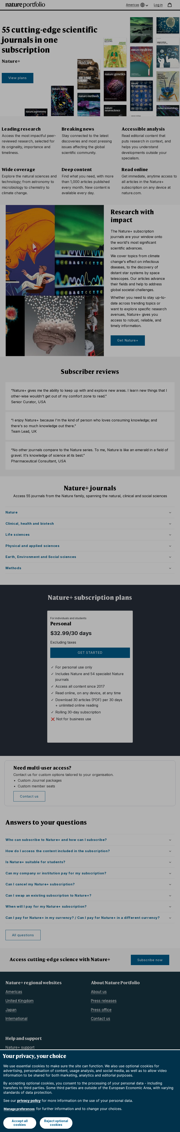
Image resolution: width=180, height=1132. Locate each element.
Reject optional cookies (56, 1122)
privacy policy (29, 1100)
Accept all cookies (20, 1122)
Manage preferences (19, 1109)
